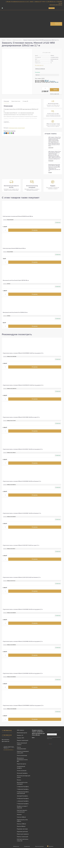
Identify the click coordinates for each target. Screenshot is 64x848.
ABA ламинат (20, 730)
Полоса (19, 779)
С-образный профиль (23, 786)
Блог (33, 737)
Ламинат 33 (20, 735)
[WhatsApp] (11, 133)
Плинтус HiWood (21, 823)
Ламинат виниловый (22, 740)
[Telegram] (9, 133)
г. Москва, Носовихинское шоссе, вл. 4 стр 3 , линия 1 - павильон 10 (23, 1)
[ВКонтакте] (4, 133)
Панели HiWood (21, 127)
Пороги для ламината (23, 834)
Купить (56, 89)
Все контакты (5, 739)
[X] (6, 133)
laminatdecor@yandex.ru (56, 4)
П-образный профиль (23, 798)
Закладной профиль (22, 796)
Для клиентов (5, 741)
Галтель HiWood (21, 817)
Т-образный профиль (23, 789)
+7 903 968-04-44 (7, 735)
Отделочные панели (13, 127)
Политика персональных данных (53, 737)
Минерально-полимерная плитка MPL (22, 760)
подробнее (6, 121)
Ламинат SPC (20, 737)
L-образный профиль (23, 801)
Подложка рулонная (22, 831)
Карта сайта (49, 738)
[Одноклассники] (8, 133)
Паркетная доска (21, 763)
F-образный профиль (23, 803)
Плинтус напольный (22, 836)
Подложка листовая (22, 829)
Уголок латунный (21, 770)
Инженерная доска (22, 732)
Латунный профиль (22, 773)
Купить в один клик (54, 93)
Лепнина (19, 814)
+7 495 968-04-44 (51, 1)
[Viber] (13, 133)
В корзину (35, 230)
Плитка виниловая (22, 755)
